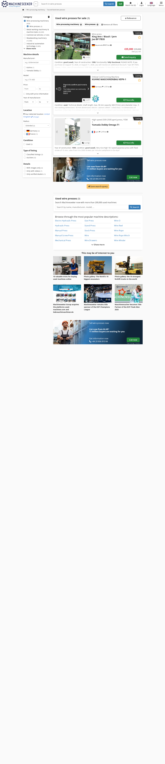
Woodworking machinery (37, 39)
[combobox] (37, 126)
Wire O (117, 220)
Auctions (31, 157)
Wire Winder (120, 240)
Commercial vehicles (38, 35)
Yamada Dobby (34, 70)
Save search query (99, 186)
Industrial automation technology (35, 44)
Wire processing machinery (38, 22)
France (33, 134)
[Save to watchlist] (139, 37)
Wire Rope (119, 230)
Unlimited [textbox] (30, 125)
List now (133, 177)
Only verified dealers (36, 174)
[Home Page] (23, 10)
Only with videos (34, 171)
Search (110, 4)
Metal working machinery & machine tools (38, 30)
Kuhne (30, 67)
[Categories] (36, 4)
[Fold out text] (98, 70)
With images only (35, 168)
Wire (87, 235)
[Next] (88, 46)
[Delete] (80, 24)
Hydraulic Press (62, 225)
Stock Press (90, 230)
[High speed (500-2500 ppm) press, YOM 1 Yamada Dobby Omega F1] (72, 131)
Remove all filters (110, 24)
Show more (98, 244)
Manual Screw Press (64, 235)
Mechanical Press (63, 240)
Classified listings (35, 154)
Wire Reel (118, 225)
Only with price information (37, 94)
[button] (161, 4)
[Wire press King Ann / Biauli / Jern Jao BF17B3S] (72, 46)
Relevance (131, 18)
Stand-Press (90, 225)
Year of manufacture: (32, 98)
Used (29, 144)
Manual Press (61, 230)
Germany (34, 131)
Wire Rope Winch (122, 235)
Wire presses (35, 26)
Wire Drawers (91, 240)
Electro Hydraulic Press (65, 220)
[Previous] (57, 46)
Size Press (89, 220)
